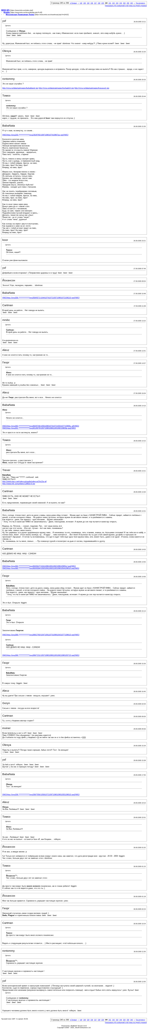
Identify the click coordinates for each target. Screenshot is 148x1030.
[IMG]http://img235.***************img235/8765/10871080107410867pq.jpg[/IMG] (35, 135)
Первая (73, 3)
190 (84, 3)
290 (128, 3)
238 (99, 3)
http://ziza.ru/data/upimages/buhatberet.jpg (20, 88)
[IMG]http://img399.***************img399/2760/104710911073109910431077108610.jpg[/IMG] (40, 635)
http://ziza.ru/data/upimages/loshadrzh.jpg (56, 88)
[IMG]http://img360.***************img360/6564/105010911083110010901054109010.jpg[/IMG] (40, 568)
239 (102, 3)
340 (131, 3)
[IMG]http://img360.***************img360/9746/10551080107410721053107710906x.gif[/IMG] (40, 426)
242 (113, 3)
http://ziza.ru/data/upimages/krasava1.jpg (91, 88)
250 (124, 3)
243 (117, 3)
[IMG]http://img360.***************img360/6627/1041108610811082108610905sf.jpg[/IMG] (39, 566)
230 (88, 3)
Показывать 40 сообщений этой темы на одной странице (126, 6)
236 (91, 3)
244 (120, 3)
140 (81, 3)
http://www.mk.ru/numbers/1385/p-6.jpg (18, 484)
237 (95, 3)
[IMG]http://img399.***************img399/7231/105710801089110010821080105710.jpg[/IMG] (40, 655)
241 (110, 3)
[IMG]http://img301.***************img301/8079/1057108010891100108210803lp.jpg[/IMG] (39, 428)
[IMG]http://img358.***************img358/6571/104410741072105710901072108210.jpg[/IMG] (40, 298)
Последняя (140, 3)
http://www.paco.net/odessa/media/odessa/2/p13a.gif (24, 481)
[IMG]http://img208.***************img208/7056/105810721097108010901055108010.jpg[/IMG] (40, 794)
